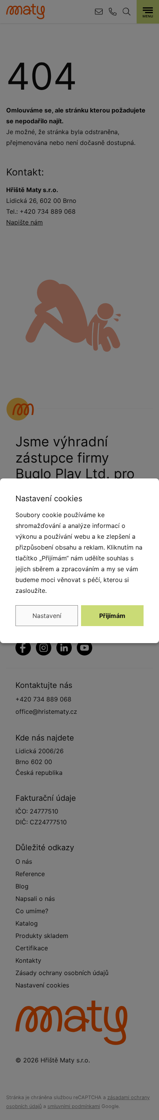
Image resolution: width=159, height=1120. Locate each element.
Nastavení (46, 616)
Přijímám (112, 616)
